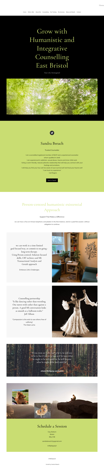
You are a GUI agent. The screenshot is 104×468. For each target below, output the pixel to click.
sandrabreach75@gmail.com (52, 441)
